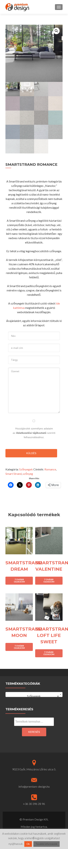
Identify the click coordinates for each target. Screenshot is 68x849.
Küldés (31, 453)
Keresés (34, 731)
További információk (46, 843)
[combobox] (34, 694)
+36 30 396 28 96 (34, 803)
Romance (50, 469)
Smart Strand (13, 473)
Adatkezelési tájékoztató (31, 432)
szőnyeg (28, 473)
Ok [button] (28, 843)
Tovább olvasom (19, 580)
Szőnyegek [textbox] (41, 696)
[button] (56, 31)
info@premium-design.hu (34, 786)
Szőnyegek (26, 469)
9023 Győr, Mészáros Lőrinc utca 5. (34, 769)
